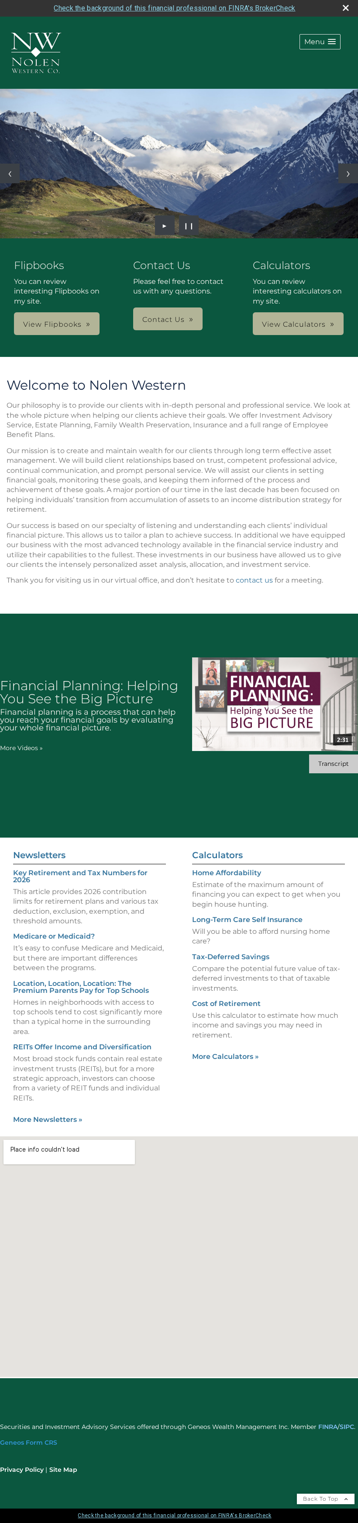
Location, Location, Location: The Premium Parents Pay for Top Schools (81, 987)
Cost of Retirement (226, 1003)
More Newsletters (48, 1119)
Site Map (63, 1470)
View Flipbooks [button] (52, 324)
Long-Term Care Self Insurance (247, 919)
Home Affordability (226, 873)
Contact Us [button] (163, 319)
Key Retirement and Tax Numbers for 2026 (80, 876)
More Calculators (225, 1056)
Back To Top (321, 1498)
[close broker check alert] (345, 7)
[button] (320, 41)
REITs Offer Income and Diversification (82, 1047)
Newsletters (39, 855)
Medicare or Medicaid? (54, 936)
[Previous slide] (10, 173)
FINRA (327, 1427)
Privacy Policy (22, 1470)
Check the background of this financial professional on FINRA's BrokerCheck (174, 8)
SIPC (347, 1427)
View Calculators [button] (294, 324)
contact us (254, 580)
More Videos (21, 748)
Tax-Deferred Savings (230, 957)
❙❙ (189, 225)
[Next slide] (348, 173)
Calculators (217, 855)
